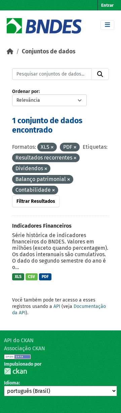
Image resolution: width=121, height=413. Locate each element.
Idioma (11, 383)
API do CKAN (19, 340)
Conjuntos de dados (48, 51)
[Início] (10, 51)
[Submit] (100, 74)
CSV (31, 276)
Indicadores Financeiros (42, 226)
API (56, 306)
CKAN (15, 371)
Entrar (107, 5)
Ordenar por (25, 91)
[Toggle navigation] (107, 25)
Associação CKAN (24, 348)
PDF (45, 276)
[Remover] (52, 147)
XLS (18, 276)
